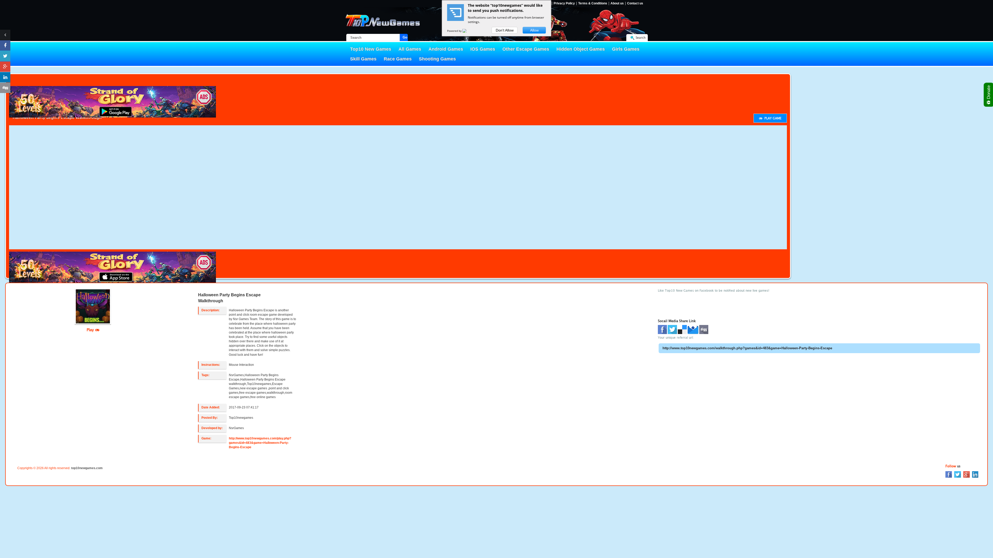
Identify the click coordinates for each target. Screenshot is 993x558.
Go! (405, 37)
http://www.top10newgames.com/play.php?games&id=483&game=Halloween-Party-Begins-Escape (260, 443)
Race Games (398, 58)
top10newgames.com (87, 468)
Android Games (445, 49)
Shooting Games (437, 58)
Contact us (635, 3)
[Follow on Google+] (5, 66)
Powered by (454, 31)
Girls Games (626, 49)
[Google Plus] (966, 474)
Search (640, 38)
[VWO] (467, 31)
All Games (409, 49)
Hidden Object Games (580, 49)
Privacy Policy (564, 3)
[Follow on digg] (5, 88)
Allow (534, 30)
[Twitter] (957, 474)
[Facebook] (948, 474)
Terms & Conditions (592, 3)
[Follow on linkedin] (5, 77)
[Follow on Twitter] (5, 56)
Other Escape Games (525, 49)
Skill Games (363, 58)
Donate (988, 92)
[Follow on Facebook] (5, 45)
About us (617, 3)
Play (91, 329)
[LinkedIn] (975, 474)
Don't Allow (505, 30)
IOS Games (482, 49)
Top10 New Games (370, 49)
